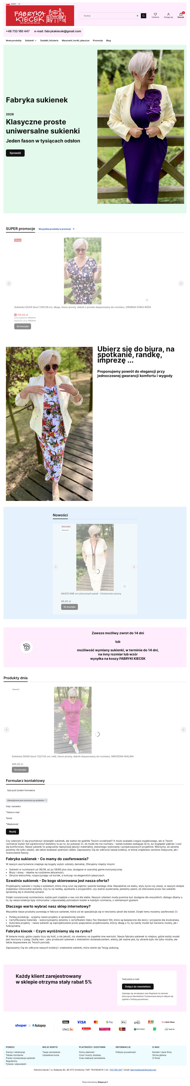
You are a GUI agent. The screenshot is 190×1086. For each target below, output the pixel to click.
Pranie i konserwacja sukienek (20, 1058)
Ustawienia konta (50, 1055)
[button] (143, 15)
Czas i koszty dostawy (90, 1055)
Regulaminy (11, 1061)
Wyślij (12, 831)
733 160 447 (116, 1069)
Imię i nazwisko (13, 806)
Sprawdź (15, 153)
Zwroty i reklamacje (15, 1052)
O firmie (156, 1058)
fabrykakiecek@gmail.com (143, 1069)
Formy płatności (86, 1052)
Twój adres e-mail (130, 979)
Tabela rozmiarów (14, 1055)
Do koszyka (22, 326)
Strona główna (159, 1055)
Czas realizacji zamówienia (92, 1058)
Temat (9, 818)
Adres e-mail (13, 812)
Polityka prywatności (126, 1052)
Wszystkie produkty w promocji (55, 229)
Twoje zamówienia (51, 1052)
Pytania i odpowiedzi (16, 1064)
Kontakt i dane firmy (162, 1052)
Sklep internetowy (94, 1082)
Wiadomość (12, 824)
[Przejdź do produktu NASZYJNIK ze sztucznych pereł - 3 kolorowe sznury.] (95, 557)
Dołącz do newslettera (138, 986)
